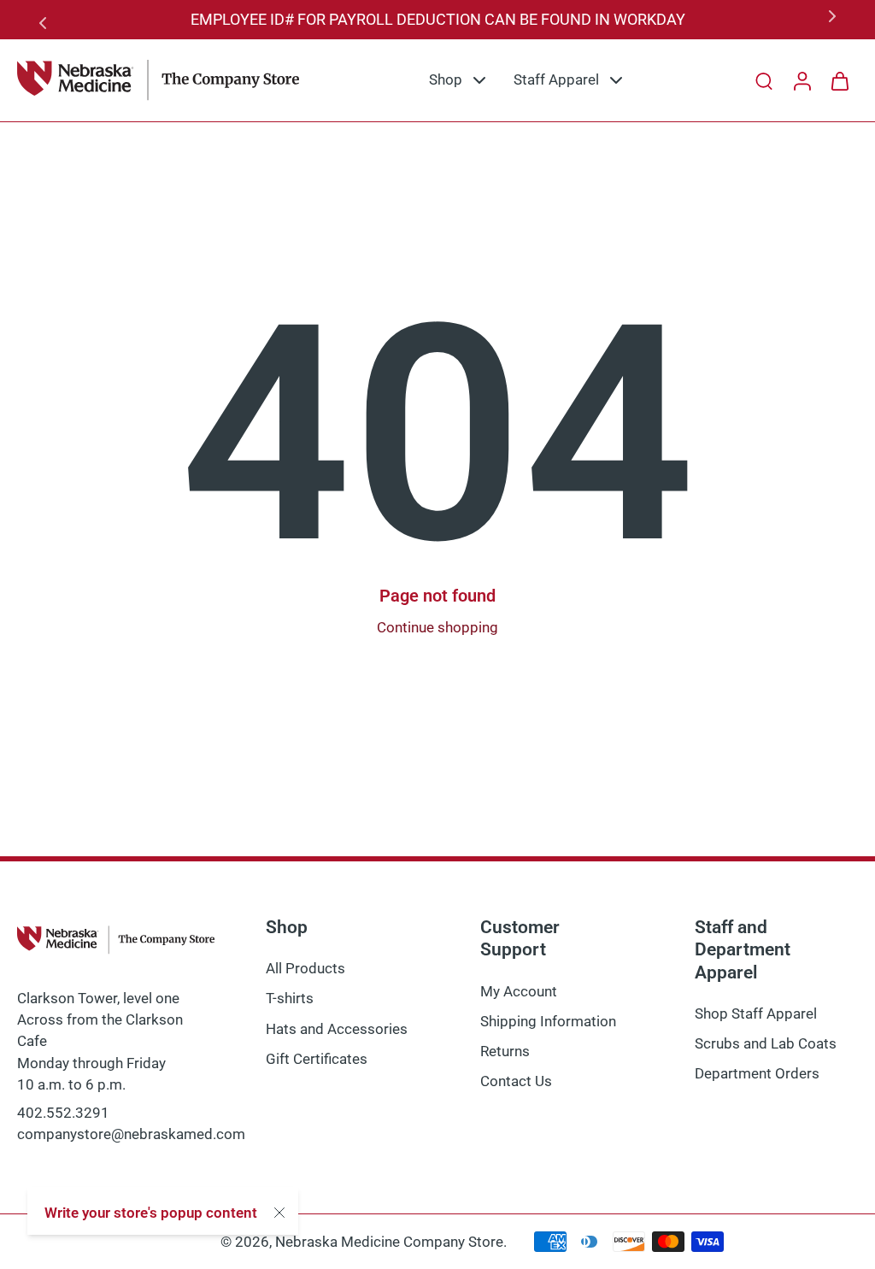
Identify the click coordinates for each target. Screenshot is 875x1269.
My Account (518, 990)
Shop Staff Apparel (756, 1013)
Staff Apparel (556, 79)
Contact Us (516, 1081)
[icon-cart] (839, 80)
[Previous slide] (46, 19)
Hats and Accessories (337, 1028)
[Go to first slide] (828, 19)
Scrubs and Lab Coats (766, 1043)
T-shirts (290, 998)
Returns (505, 1051)
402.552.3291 (63, 1112)
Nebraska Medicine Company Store (389, 1241)
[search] (764, 80)
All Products (305, 968)
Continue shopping (437, 627)
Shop (445, 79)
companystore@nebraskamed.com (131, 1134)
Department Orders (757, 1073)
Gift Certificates (316, 1057)
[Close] (279, 1213)
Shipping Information (548, 1021)
